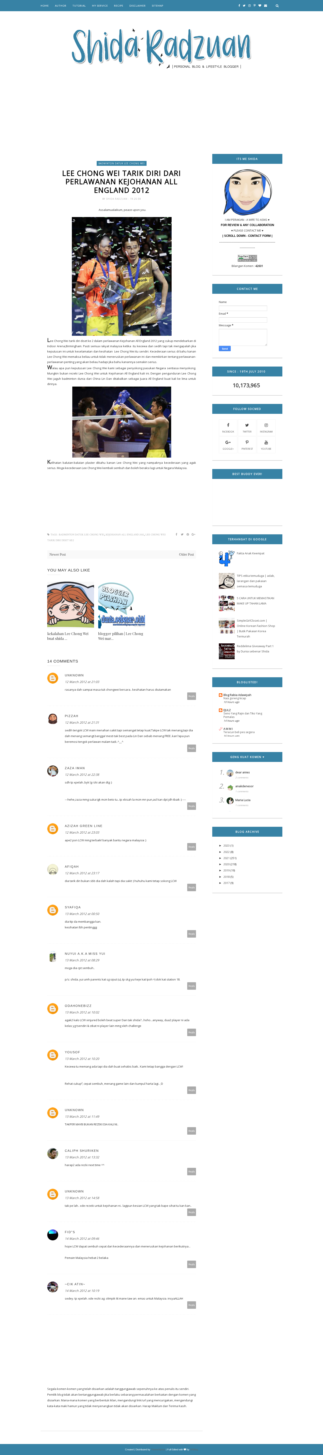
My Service (100, 5)
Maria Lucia (242, 800)
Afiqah (72, 866)
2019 (226, 870)
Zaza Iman (75, 768)
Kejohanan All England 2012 (125, 534)
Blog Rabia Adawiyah (237, 695)
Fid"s (70, 1232)
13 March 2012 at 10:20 (82, 1059)
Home (45, 5)
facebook (228, 431)
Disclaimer (137, 5)
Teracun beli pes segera (239, 732)
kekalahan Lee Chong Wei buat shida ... (67, 636)
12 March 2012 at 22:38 (82, 774)
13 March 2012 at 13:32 (82, 1157)
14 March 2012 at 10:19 (82, 1291)
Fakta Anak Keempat (250, 553)
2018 (226, 877)
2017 (226, 883)
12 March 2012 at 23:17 (82, 873)
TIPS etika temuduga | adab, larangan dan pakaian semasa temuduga (256, 581)
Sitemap (157, 5)
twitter (247, 431)
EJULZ (227, 710)
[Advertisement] (161, 105)
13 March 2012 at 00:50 (82, 914)
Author (60, 5)
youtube (266, 448)
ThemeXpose (158, 1449)
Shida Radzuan (117, 198)
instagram (266, 431)
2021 (226, 858)
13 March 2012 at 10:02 (82, 1012)
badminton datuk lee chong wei (121, 163)
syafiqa (73, 907)
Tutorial (79, 5)
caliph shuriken (82, 1150)
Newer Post (57, 554)
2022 (226, 852)
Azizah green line (84, 826)
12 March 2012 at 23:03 (82, 832)
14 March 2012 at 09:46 (82, 1238)
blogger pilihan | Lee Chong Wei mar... (120, 636)
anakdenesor (244, 786)
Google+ (228, 448)
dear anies (242, 772)
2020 (226, 864)
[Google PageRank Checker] (247, 261)
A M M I (228, 729)
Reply (192, 696)
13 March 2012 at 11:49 (82, 1116)
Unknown (74, 675)
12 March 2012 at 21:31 (82, 722)
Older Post (186, 554)
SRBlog (194, 1449)
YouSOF (72, 1052)
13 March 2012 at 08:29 (82, 960)
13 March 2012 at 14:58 (82, 1198)
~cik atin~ (75, 1284)
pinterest (247, 448)
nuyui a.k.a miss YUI (85, 953)
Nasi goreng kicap (234, 698)
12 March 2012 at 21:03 (82, 682)
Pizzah (71, 716)
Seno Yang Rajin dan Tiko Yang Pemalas (242, 715)
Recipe (118, 5)
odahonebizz (78, 1006)
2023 (226, 845)
